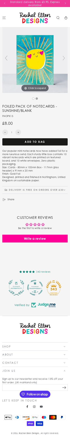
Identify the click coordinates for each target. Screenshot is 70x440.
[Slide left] (5, 3)
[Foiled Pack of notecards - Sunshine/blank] (33, 98)
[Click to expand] (35, 59)
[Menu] (4, 17)
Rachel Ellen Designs (29, 433)
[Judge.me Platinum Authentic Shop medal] (16, 287)
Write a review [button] (35, 239)
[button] (58, 17)
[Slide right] (65, 3)
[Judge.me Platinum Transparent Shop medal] (35, 287)
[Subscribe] (64, 387)
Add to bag (35, 141)
